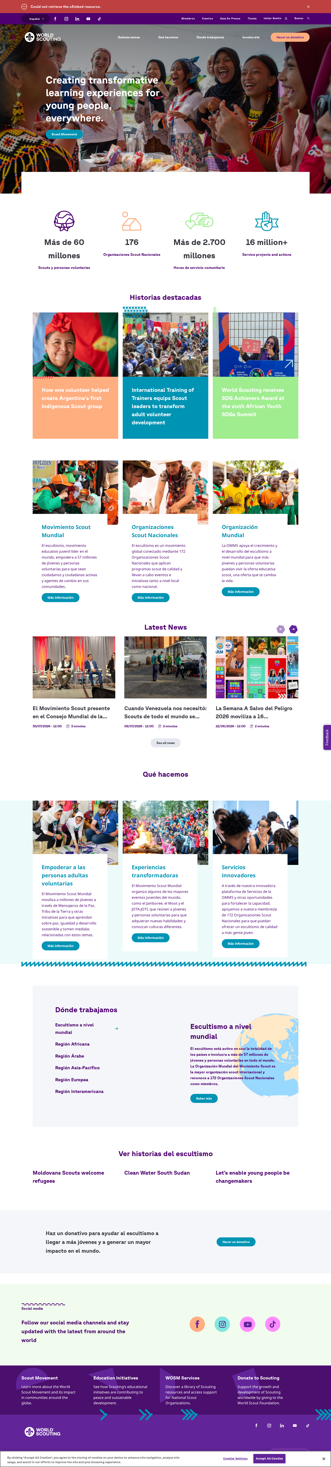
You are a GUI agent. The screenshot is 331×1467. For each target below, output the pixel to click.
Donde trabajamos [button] (210, 37)
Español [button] (34, 18)
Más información (61, 597)
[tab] (86, 1028)
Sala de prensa (230, 18)
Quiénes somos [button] (129, 37)
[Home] (42, 33)
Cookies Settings (235, 1458)
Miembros (188, 18)
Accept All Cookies (269, 1458)
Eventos (207, 18)
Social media (32, 1308)
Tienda (252, 18)
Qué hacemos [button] (168, 37)
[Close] (324, 1459)
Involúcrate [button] (251, 37)
